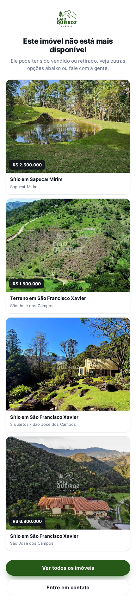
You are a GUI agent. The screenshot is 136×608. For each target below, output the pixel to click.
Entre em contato (68, 587)
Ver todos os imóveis (68, 568)
